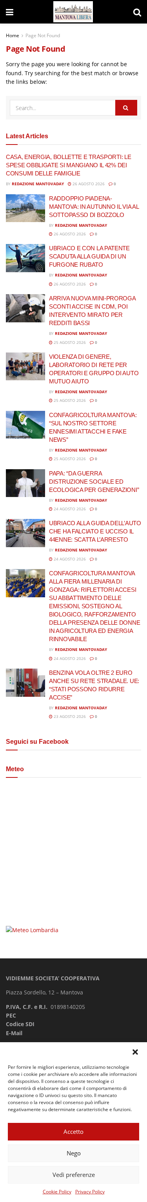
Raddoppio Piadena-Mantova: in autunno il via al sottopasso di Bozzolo (93, 206)
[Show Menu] (9, 11)
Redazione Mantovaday (38, 183)
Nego (74, 1153)
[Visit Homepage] (73, 12)
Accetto (73, 1131)
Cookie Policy (57, 1191)
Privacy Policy (90, 1191)
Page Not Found (42, 35)
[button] (135, 1052)
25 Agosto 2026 (69, 342)
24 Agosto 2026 (69, 509)
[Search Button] (137, 11)
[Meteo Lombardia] (32, 929)
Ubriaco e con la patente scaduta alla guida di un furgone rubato (89, 256)
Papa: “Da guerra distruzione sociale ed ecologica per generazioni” (94, 481)
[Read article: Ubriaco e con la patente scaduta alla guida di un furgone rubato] (25, 258)
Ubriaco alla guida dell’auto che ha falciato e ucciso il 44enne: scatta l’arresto (95, 531)
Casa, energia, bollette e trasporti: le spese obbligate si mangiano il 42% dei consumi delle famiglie (68, 165)
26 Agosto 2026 (88, 183)
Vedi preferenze (74, 1175)
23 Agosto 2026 (69, 716)
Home (12, 35)
